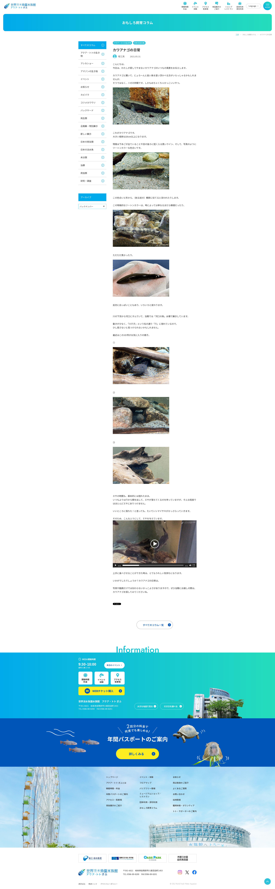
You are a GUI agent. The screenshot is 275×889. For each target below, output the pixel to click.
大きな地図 (145, 706)
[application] (155, 543)
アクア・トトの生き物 (90, 54)
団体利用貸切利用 (239, 7)
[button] (154, 544)
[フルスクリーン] (194, 565)
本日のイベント (113, 665)
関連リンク (93, 884)
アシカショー (87, 63)
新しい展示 (86, 133)
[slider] (153, 565)
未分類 (84, 157)
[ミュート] (190, 565)
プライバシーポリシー (109, 884)
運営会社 (81, 884)
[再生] (116, 565)
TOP (237, 34)
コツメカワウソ (88, 102)
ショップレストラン (228, 7)
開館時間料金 (185, 7)
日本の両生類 (87, 141)
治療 (83, 165)
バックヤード (87, 110)
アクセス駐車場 (205, 7)
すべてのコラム (88, 45)
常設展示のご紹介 (216, 7)
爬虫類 (84, 173)
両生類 (84, 118)
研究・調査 (86, 180)
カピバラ (85, 94)
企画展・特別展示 (89, 126)
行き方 (171, 706)
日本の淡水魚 (87, 149)
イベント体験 (195, 7)
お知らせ (85, 86)
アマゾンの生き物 (89, 71)
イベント (85, 79)
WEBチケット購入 (102, 691)
